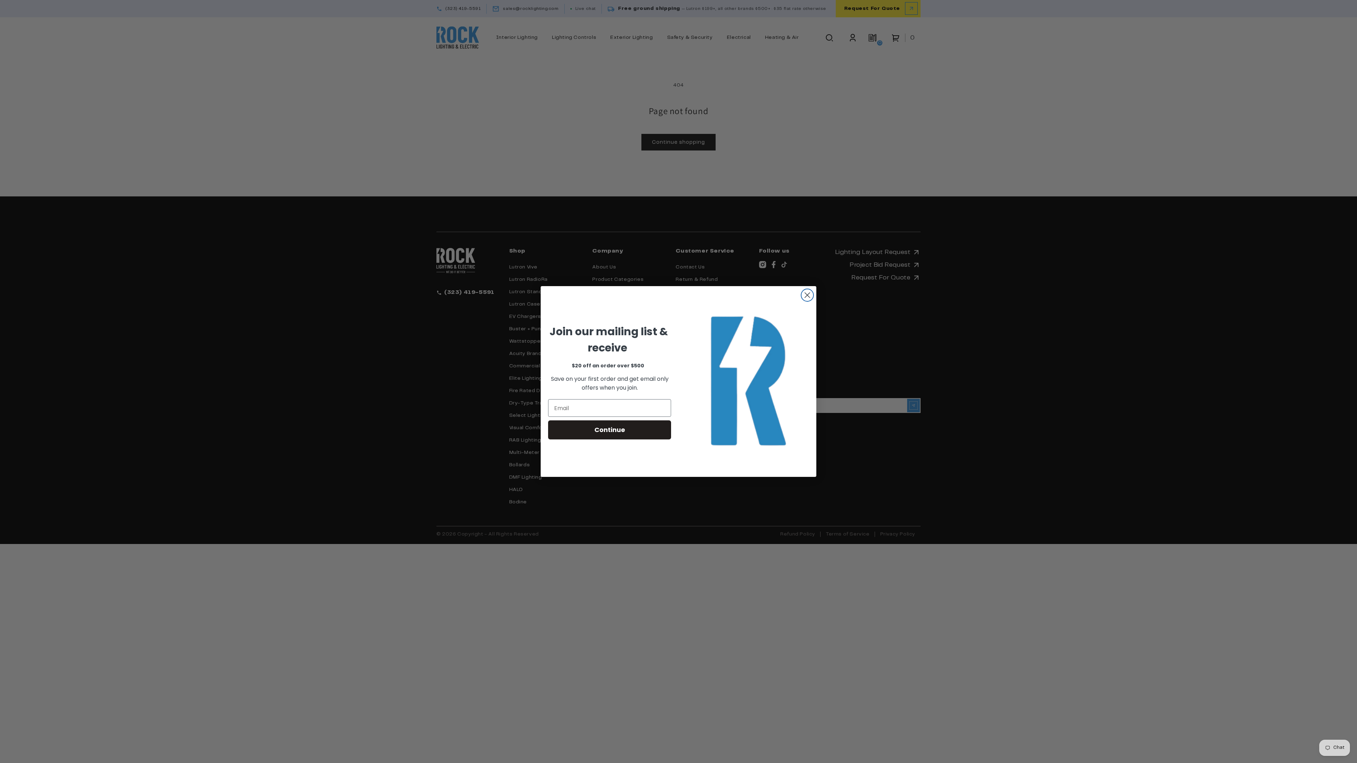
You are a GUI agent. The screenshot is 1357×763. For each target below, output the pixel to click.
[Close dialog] (807, 295)
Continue (609, 429)
